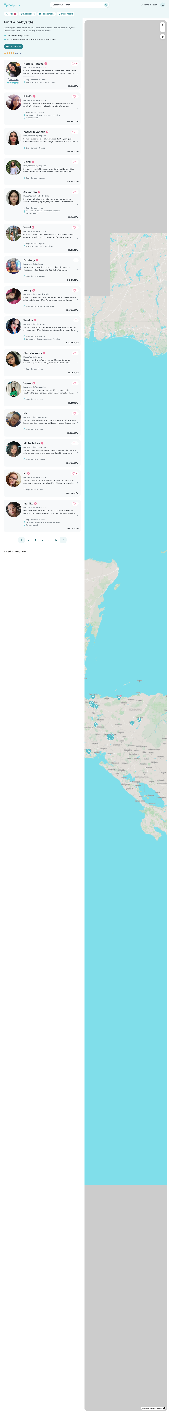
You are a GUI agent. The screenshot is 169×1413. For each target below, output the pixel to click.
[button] (132, 723)
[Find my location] (162, 36)
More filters (67, 14)
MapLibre (145, 1408)
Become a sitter (149, 5)
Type (11, 14)
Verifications (47, 14)
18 (56, 540)
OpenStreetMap (156, 1408)
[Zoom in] (162, 24)
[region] (125, 715)
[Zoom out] (162, 29)
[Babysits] (12, 5)
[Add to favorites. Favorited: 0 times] (76, 260)
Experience (29, 14)
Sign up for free (13, 46)
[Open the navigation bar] (162, 4)
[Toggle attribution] (164, 1408)
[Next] (63, 540)
